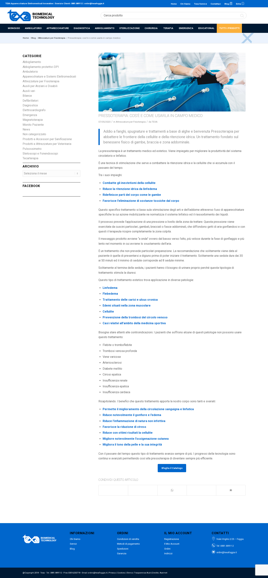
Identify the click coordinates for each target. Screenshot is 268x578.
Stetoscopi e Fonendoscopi (40, 153)
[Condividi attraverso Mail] (230, 490)
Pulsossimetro (32, 149)
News (26, 129)
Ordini (167, 548)
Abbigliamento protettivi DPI (41, 67)
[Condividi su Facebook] (113, 488)
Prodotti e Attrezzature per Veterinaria (47, 144)
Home (174, 4)
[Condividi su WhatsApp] (172, 490)
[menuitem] (13, 28)
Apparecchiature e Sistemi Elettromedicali (49, 76)
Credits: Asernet (159, 573)
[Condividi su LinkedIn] (201, 488)
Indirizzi (168, 553)
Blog (226, 4)
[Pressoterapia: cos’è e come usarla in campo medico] (171, 82)
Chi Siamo (185, 4)
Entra (238, 4)
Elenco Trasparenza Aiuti (139, 573)
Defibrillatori (30, 100)
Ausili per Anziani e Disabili (40, 86)
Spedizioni (122, 548)
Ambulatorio (30, 71)
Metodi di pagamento (128, 543)
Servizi (73, 543)
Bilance (27, 95)
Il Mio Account (171, 543)
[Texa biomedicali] (30, 15)
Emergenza (30, 115)
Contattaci (216, 4)
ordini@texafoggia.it (94, 3)
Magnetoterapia (33, 120)
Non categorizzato (34, 134)
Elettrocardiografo (34, 110)
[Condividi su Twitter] (142, 488)
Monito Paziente (33, 124)
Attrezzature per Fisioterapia (131, 121)
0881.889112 (77, 3)
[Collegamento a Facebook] (254, 3)
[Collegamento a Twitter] (260, 3)
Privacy (112, 573)
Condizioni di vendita (128, 539)
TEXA (155, 121)
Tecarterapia (30, 158)
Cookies (121, 573)
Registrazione (171, 539)
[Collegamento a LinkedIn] (249, 3)
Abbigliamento (32, 62)
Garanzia (121, 553)
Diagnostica (30, 105)
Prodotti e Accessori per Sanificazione (47, 139)
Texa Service (200, 4)
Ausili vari (29, 91)
